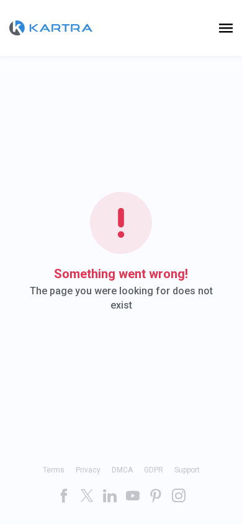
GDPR (153, 470)
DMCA (122, 470)
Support (187, 470)
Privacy (88, 470)
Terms (54, 470)
